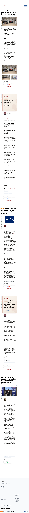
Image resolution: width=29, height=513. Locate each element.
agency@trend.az (2, 487)
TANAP (7, 456)
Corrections (16, 495)
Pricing (1, 498)
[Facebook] (3, 505)
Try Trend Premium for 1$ (8, 86)
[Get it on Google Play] (8, 508)
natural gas (5, 457)
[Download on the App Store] (3, 508)
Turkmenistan (8, 281)
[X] (4, 505)
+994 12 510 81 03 (2, 486)
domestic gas (7, 360)
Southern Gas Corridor (11, 456)
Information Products (3, 499)
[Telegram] (7, 505)
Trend (8, 118)
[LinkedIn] (9, 505)
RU (27, 511)
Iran (4, 360)
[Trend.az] (3, 6)
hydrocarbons (5, 191)
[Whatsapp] (1, 505)
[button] (1, 17)
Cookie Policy (16, 501)
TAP (4, 456)
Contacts (16, 493)
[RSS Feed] (10, 505)
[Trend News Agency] (3, 481)
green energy (12, 281)
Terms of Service (17, 498)
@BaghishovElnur (12, 188)
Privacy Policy (16, 499)
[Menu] (27, 5)
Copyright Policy (17, 500)
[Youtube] (6, 505)
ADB (4, 281)
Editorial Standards (17, 494)
